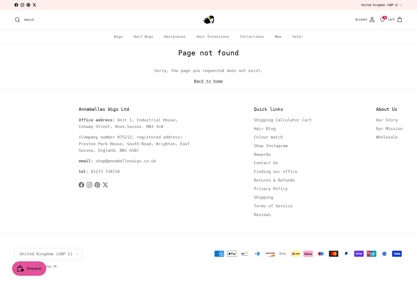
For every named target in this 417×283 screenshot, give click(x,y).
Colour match (268, 137)
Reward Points (223, 6)
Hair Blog (265, 128)
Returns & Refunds (274, 180)
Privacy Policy (271, 188)
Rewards (262, 154)
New (278, 36)
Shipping (263, 197)
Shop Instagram (271, 145)
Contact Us (266, 162)
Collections (252, 36)
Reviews (262, 214)
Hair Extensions (213, 36)
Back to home (208, 81)
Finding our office (275, 171)
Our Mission (389, 128)
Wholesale (387, 137)
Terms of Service (273, 206)
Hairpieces (175, 36)
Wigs (118, 36)
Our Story (387, 120)
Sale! (297, 36)
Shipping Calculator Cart (283, 120)
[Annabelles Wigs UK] (208, 20)
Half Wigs (143, 36)
